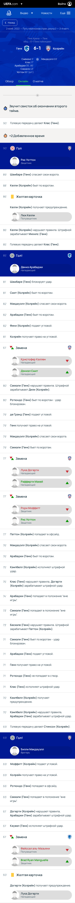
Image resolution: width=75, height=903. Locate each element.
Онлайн (23, 81)
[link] (47, 13)
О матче (38, 81)
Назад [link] (11, 22)
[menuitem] (27, 13)
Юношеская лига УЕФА (9, 13)
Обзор (9, 81)
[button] (26, 13)
